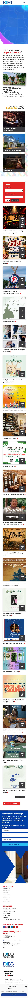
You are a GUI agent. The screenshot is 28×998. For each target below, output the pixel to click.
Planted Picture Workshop (11, 671)
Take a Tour (7, 170)
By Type (8, 188)
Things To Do (6, 888)
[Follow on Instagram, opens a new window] (6, 927)
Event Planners (7, 913)
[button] (26, 987)
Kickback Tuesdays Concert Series (13, 410)
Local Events (6, 897)
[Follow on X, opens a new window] (9, 927)
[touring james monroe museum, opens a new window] (14, 141)
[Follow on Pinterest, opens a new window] (17, 927)
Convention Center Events (12, 150)
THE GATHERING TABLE (9, 438)
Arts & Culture (7, 895)
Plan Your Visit (7, 910)
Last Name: (6, 835)
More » (4, 947)
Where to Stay (7, 901)
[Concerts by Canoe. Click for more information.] (14, 452)
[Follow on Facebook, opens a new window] (4, 927)
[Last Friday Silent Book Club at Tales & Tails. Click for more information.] (14, 776)
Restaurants (6, 891)
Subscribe (14, 844)
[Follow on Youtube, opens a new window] (14, 927)
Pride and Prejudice (9, 321)
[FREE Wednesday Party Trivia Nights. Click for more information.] (14, 247)
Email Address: (7, 839)
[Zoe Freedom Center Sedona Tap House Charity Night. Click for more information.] (14, 217)
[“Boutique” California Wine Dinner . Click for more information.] (14, 481)
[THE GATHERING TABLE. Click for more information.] (14, 424)
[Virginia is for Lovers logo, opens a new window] (8, 976)
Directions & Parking (9, 911)
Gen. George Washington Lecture (13, 643)
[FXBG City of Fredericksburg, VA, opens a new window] (8, 968)
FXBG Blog (6, 899)
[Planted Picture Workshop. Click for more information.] (14, 658)
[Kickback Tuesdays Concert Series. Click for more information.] (14, 396)
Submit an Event (10, 803)
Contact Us (6, 915)
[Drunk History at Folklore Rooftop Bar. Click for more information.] (14, 539)
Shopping (5, 893)
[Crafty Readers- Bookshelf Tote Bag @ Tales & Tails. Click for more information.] (14, 366)
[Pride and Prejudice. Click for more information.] (14, 308)
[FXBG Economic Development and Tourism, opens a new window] (8, 958)
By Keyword (10, 194)
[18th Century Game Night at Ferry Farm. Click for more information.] (14, 746)
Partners (5, 917)
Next (20, 797)
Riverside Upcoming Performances (10, 129)
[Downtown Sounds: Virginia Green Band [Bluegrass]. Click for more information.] (14, 686)
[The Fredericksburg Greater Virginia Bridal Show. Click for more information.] (14, 336)
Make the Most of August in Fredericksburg (12, 90)
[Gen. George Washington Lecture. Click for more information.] (14, 630)
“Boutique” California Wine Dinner (13, 494)
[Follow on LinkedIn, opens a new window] (12, 927)
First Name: (6, 830)
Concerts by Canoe (9, 466)
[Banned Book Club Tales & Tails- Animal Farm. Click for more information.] (14, 599)
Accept (14, 995)
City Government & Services (11, 919)
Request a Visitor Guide (9, 908)
